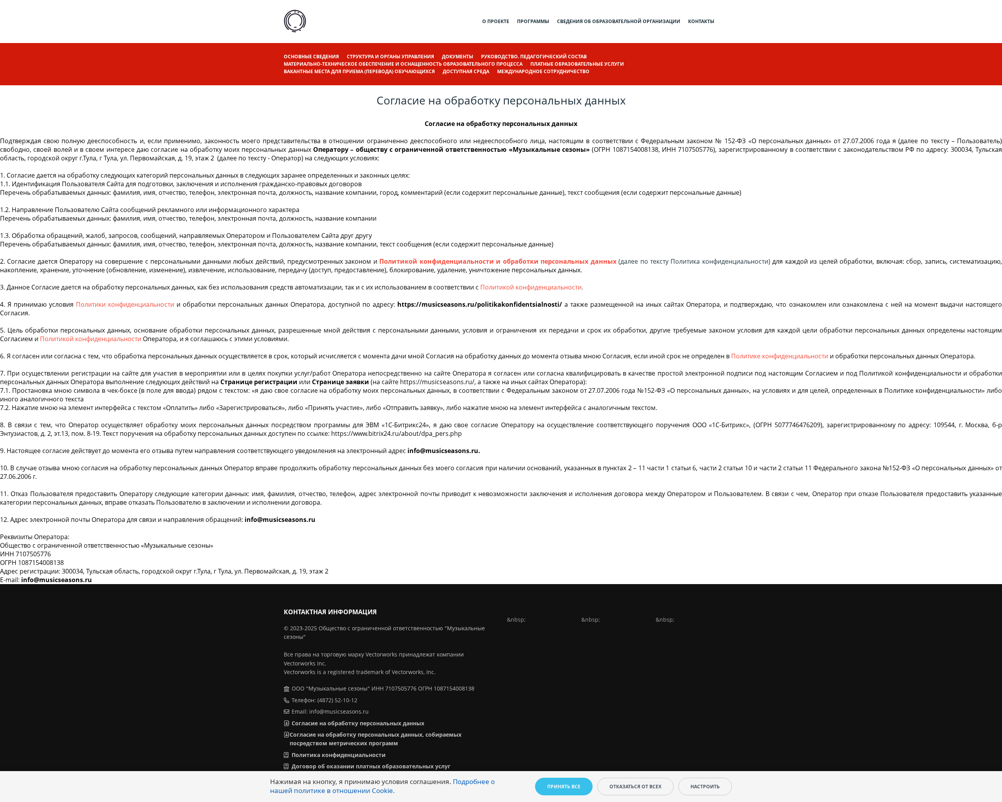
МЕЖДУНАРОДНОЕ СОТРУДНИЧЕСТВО (543, 71)
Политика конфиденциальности (339, 755)
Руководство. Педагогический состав (534, 56)
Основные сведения (311, 56)
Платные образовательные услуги (577, 64)
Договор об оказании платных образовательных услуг (371, 766)
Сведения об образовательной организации (618, 21)
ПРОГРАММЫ (533, 21)
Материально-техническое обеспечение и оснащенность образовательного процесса (403, 64)
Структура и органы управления (390, 56)
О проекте (495, 21)
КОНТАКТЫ (701, 21)
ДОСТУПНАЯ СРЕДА (466, 71)
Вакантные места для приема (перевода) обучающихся (359, 71)
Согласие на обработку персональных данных (358, 723)
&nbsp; (516, 619)
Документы (457, 56)
